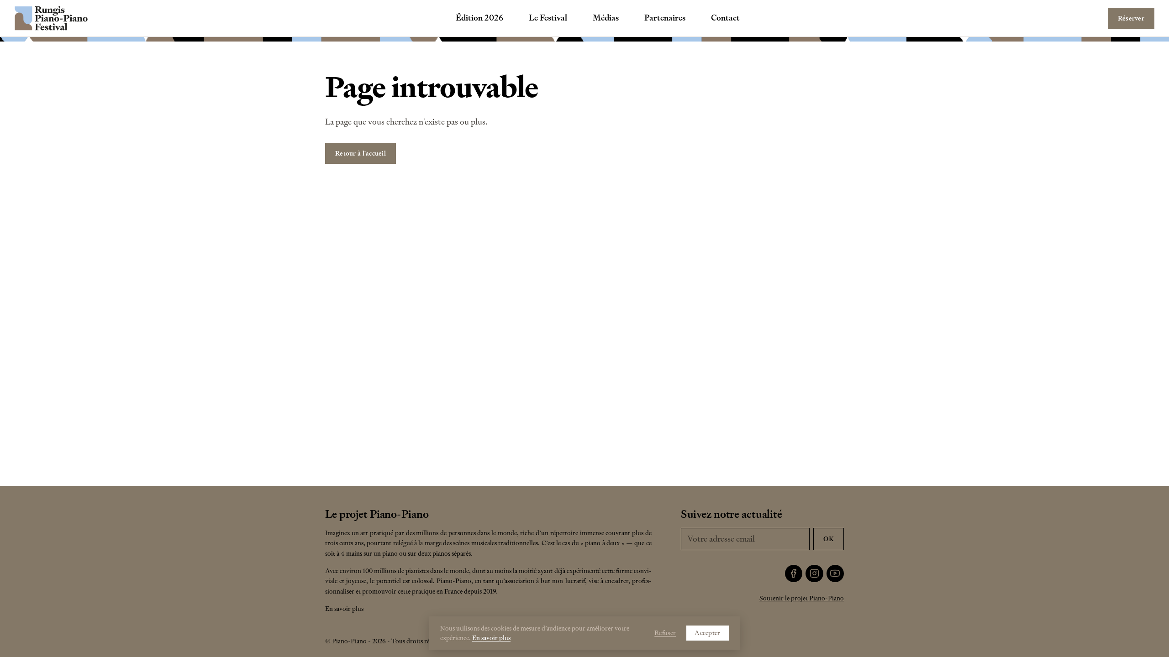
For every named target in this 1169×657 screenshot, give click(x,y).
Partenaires (664, 17)
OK (828, 539)
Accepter (707, 633)
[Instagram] (814, 574)
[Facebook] (794, 574)
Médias (606, 17)
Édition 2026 (479, 17)
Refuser (665, 633)
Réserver (1131, 18)
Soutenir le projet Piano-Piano (801, 598)
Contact (725, 17)
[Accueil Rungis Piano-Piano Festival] (51, 18)
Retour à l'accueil (360, 153)
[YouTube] (835, 574)
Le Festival (548, 17)
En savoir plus (344, 609)
